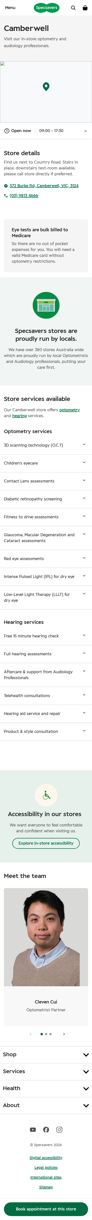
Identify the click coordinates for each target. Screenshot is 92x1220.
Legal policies (46, 1167)
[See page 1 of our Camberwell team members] (63, 1034)
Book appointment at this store (46, 1209)
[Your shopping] (85, 8)
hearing (19, 416)
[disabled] (29, 1034)
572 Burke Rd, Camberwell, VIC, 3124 (44, 186)
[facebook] (46, 1129)
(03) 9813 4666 (24, 196)
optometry (69, 410)
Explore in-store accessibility (46, 843)
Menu (10, 8)
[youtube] (33, 1129)
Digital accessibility (46, 1158)
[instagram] (59, 1129)
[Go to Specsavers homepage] (47, 8)
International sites (46, 1177)
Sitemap (46, 1187)
